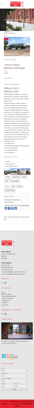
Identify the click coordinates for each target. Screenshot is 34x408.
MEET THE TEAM (6, 294)
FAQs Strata (5, 300)
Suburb (3, 368)
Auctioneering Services (9, 296)
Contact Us (4, 305)
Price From (3, 383)
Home (3, 292)
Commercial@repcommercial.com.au (14, 272)
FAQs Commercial (7, 298)
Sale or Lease (4, 373)
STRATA (4, 302)
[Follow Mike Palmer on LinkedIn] (15, 208)
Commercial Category (6, 378)
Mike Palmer (9, 197)
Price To (16, 383)
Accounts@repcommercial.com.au (13, 274)
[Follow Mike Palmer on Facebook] (9, 208)
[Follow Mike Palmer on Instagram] (12, 208)
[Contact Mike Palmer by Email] (6, 208)
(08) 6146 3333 (7, 269)
